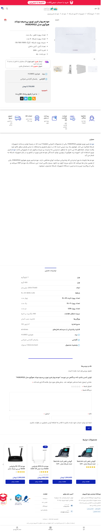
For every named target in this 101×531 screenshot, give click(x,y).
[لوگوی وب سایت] (50, 8)
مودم (64, 14)
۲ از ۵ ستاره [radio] (78, 386)
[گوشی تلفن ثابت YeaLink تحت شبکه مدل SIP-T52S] (62, 452)
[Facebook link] (57, 5)
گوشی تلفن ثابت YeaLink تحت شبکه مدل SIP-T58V (86, 464)
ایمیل (47, 413)
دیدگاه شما (87, 390)
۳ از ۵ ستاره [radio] (76, 386)
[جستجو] (7, 9)
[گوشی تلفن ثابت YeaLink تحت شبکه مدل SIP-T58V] (85, 452)
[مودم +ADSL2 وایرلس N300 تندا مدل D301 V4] (38, 454)
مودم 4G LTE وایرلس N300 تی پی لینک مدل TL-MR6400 (16, 469)
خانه (98, 14)
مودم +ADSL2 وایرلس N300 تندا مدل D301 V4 (39, 467)
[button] (96, 40)
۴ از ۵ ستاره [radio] (74, 386)
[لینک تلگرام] (44, 5)
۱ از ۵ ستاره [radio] (79, 386)
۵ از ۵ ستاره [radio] (72, 386)
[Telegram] (26, 98)
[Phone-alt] (34, 98)
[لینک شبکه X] (54, 5)
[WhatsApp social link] (47, 5)
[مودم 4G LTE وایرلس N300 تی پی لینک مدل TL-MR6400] (15, 454)
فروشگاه (90, 14)
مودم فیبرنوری (53, 14)
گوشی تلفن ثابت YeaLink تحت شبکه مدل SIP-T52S (62, 464)
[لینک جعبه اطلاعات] (27, 64)
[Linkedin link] (49, 5)
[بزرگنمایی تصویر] (94, 59)
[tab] (50, 270)
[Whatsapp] (30, 98)
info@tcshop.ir (65, 512)
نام (90, 413)
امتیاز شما (87, 386)
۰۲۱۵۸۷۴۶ (66, 507)
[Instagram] (22, 98)
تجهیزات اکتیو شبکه (77, 14)
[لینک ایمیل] (51, 5)
